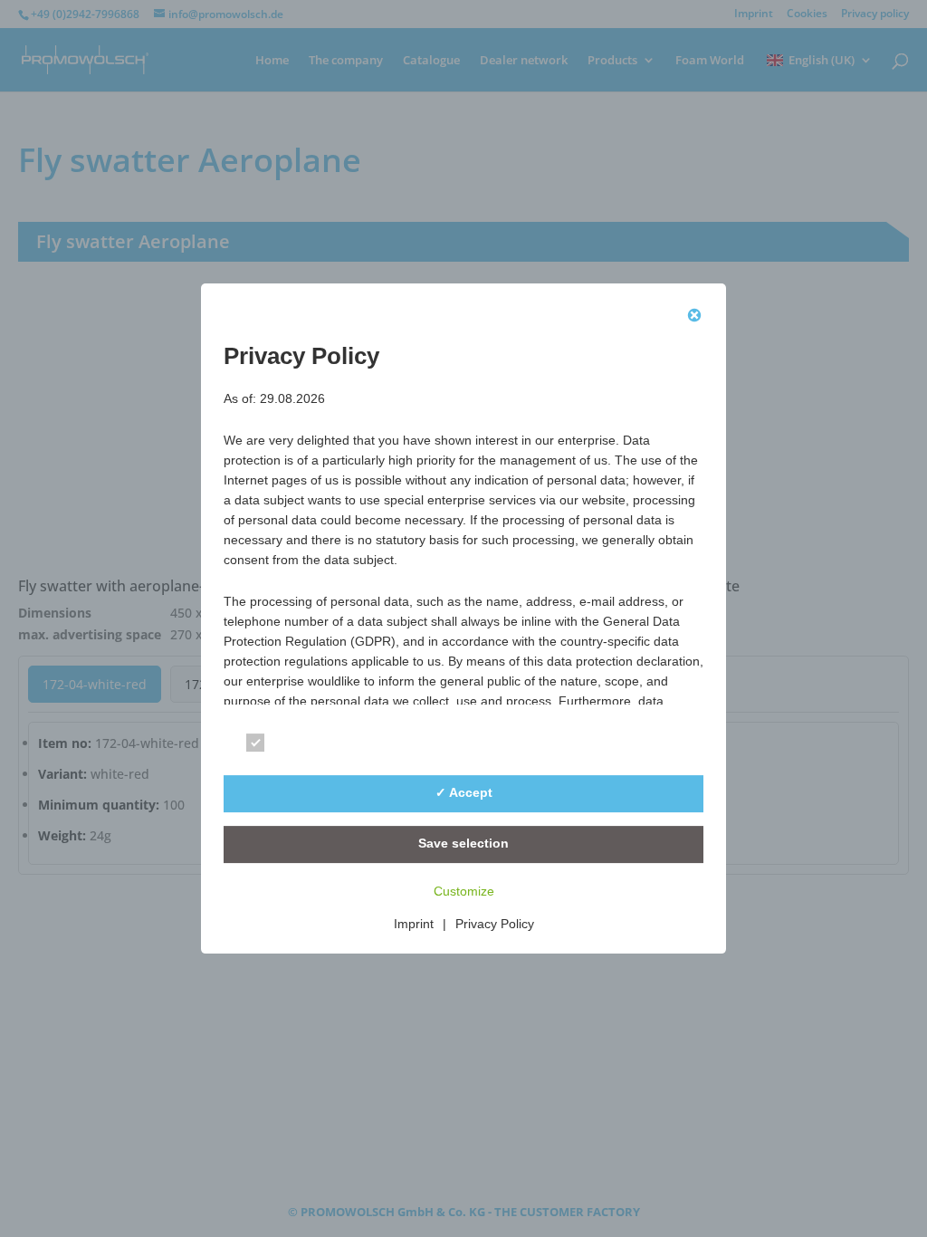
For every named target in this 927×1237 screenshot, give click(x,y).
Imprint (414, 923)
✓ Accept (463, 792)
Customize (464, 891)
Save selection (463, 843)
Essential (305, 745)
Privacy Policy (494, 923)
